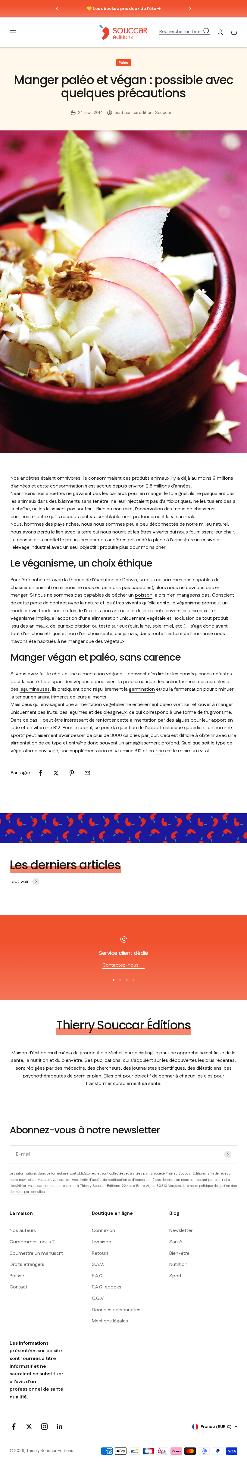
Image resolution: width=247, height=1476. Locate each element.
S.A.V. (98, 1264)
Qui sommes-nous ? (32, 1242)
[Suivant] (190, 8)
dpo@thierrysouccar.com (31, 1185)
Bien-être (179, 1253)
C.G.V (98, 1298)
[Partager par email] (87, 773)
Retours (100, 1253)
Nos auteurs (23, 1230)
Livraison (101, 1242)
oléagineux (115, 712)
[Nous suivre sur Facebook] (14, 1427)
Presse (17, 1276)
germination (142, 689)
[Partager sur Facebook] (40, 773)
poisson (143, 595)
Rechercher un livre (180, 31)
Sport (175, 1276)
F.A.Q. (98, 1276)
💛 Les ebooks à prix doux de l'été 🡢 (124, 9)
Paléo (123, 62)
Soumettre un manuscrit (36, 1253)
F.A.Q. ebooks (106, 1287)
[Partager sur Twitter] (56, 773)
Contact (18, 1287)
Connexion (103, 1230)
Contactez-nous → (123, 965)
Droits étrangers (27, 1264)
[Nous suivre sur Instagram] (44, 1427)
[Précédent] (57, 8)
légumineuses (35, 689)
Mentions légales (110, 1321)
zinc (159, 750)
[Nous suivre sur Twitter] (29, 1427)
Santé (175, 1242)
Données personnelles (116, 1309)
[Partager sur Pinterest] (72, 773)
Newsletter (180, 1230)
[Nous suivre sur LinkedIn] (60, 1427)
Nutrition (178, 1264)
